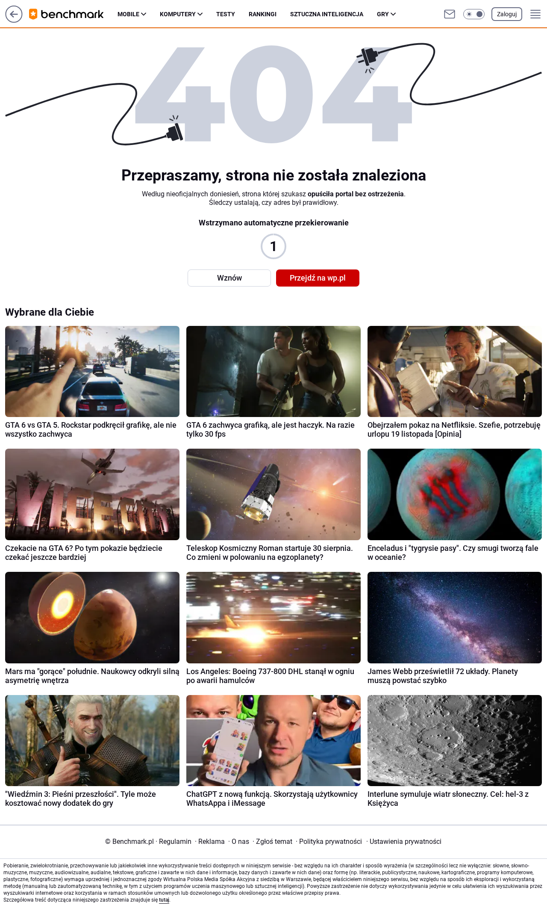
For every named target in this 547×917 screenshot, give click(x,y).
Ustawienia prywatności (403, 841)
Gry (383, 14)
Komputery (178, 14)
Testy (225, 14)
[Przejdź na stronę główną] (14, 20)
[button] (474, 14)
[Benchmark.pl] (73, 14)
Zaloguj (507, 14)
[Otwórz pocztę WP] (449, 14)
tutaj (164, 900)
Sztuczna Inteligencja (326, 14)
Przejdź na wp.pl (318, 277)
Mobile (128, 14)
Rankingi (262, 14)
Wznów (229, 277)
